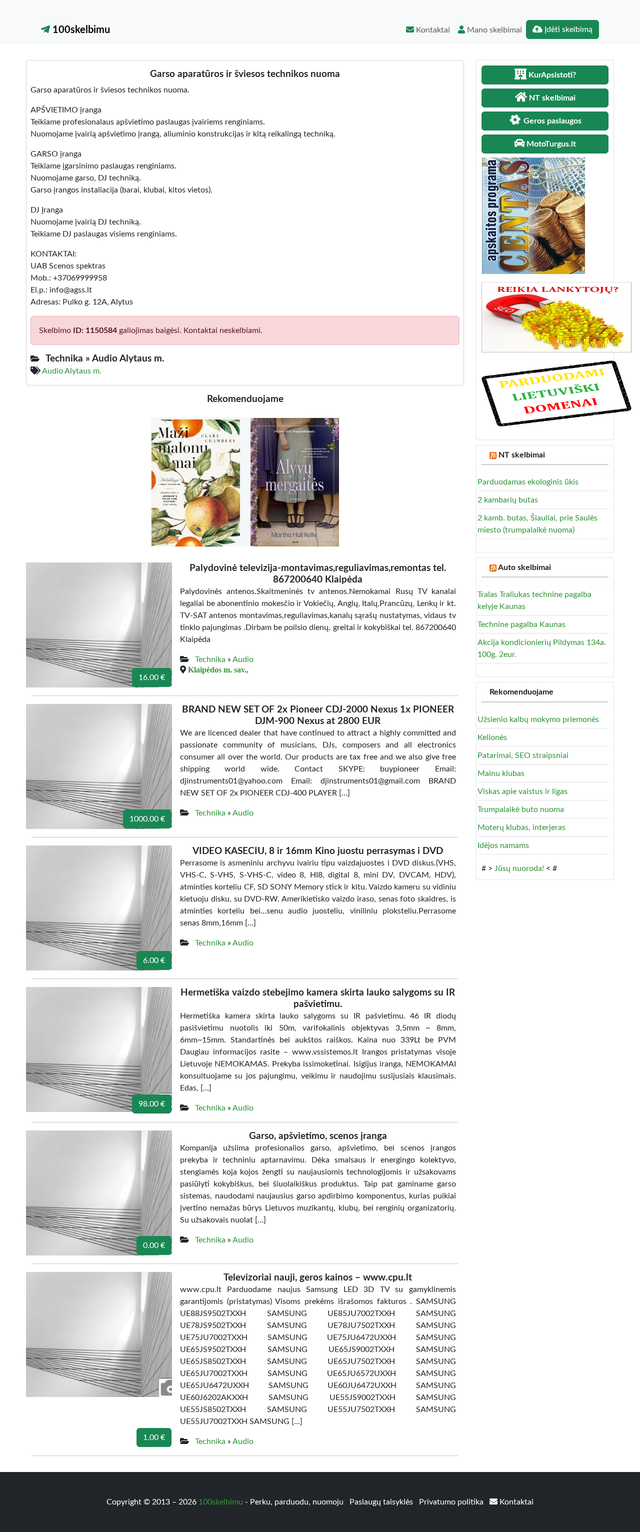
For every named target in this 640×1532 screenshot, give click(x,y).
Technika (210, 660)
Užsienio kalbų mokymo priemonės (538, 720)
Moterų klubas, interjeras (522, 828)
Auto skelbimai (524, 568)
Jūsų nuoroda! (519, 868)
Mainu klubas (501, 774)
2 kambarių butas (508, 500)
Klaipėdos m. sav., (218, 670)
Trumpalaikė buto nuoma (521, 810)
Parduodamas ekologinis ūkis (528, 482)
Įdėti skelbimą (567, 30)
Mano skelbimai (493, 30)
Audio (243, 660)
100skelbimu (80, 30)
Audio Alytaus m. (72, 371)
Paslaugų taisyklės (382, 1502)
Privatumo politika (452, 1502)
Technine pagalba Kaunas (522, 624)
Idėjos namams (503, 846)
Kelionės (492, 738)
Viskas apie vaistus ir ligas (523, 792)
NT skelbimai (521, 455)
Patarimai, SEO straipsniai (523, 756)
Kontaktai (432, 30)
